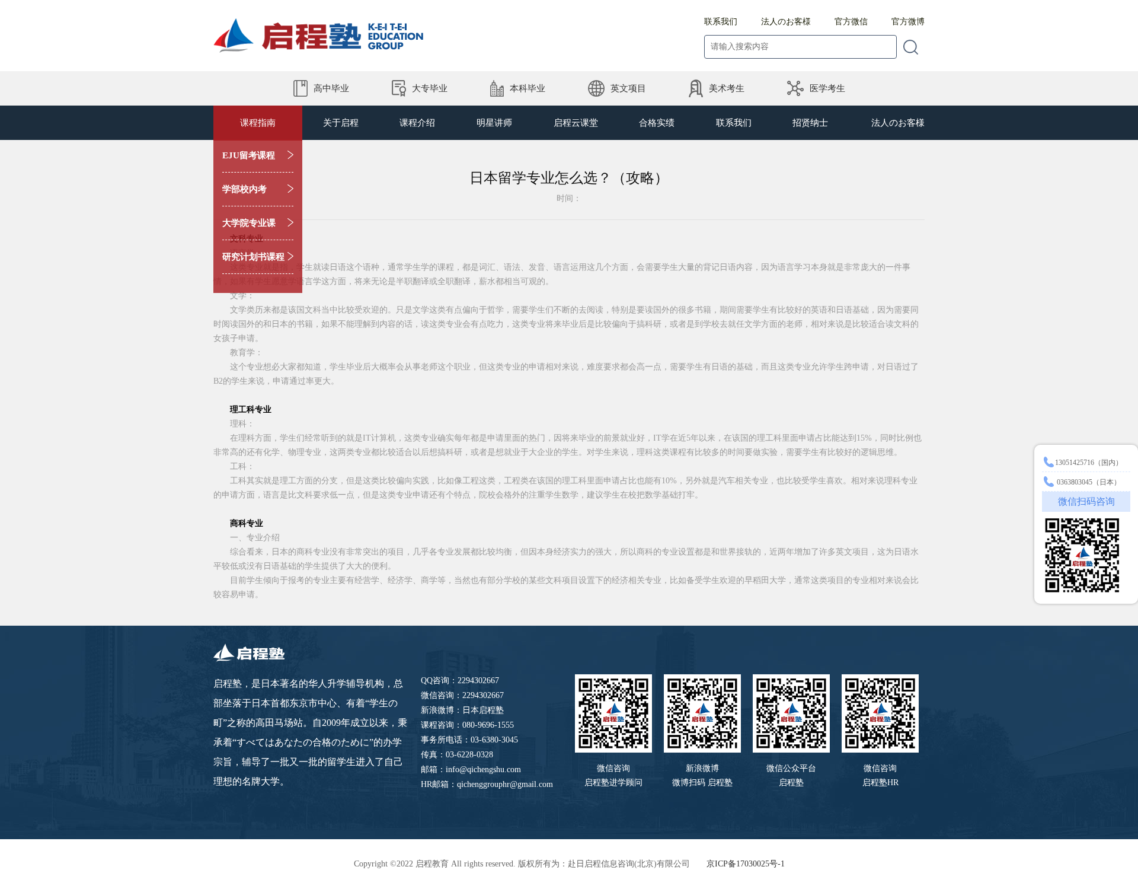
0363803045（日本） (1088, 482)
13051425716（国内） (1089, 462)
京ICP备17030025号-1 (746, 863)
